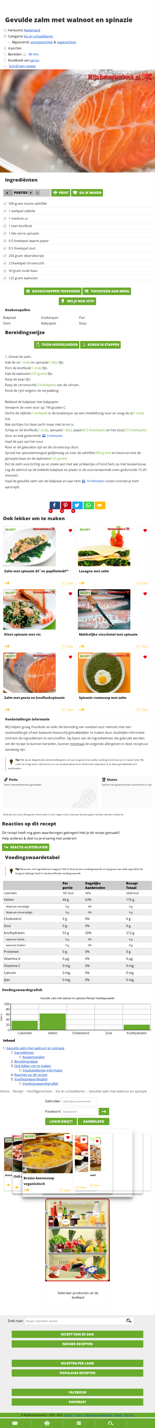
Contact (68, 1415)
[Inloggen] (104, 1111)
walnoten (31, 373)
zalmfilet (96, 453)
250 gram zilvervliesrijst (26, 256)
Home (4, 1091)
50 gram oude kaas (23, 270)
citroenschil (37, 385)
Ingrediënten (24, 1052)
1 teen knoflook (20, 226)
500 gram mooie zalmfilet (28, 203)
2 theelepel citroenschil (26, 263)
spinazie (47, 362)
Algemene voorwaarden (98, 1415)
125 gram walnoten (23, 278)
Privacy (79, 1415)
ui (23, 362)
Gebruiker (53, 1101)
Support (117, 1415)
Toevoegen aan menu (109, 291)
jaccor (35, 60)
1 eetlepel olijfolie (22, 211)
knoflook (29, 368)
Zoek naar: (16, 1321)
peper (89, 430)
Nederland (32, 30)
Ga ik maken (90, 192)
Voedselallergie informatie (42, 1070)
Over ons (129, 1415)
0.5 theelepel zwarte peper (29, 241)
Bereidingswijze (26, 1061)
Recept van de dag (77, 1334)
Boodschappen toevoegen (55, 291)
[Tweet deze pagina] (77, 505)
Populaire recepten (77, 1373)
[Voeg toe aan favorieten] (70, 530)
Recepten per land (77, 1363)
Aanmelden (93, 1121)
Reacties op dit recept (30, 1075)
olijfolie (33, 413)
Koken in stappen (103, 344)
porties (16, 48)
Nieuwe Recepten (77, 1344)
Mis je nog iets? (80, 301)
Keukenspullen (33, 1057)
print (64, 192)
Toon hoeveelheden (60, 344)
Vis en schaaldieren (38, 36)
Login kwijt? (61, 1121)
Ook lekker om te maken (32, 1066)
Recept (18, 1091)
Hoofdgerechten (39, 1091)
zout (132, 430)
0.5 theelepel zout (22, 248)
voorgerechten (41, 42)
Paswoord (53, 1111)
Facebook (77, 1392)
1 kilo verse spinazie (24, 233)
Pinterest (77, 1402)
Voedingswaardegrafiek (40, 1083)
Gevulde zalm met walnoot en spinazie (35, 1048)
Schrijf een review (22, 66)
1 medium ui (18, 218)
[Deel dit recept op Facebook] (55, 505)
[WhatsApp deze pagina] (89, 505)
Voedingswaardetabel (30, 1079)
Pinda (13, 779)
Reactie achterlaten (28, 847)
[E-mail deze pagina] (100, 505)
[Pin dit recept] (66, 505)
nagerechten (66, 42)
